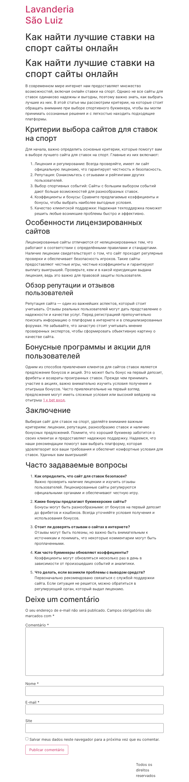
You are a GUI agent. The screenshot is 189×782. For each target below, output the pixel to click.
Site (28, 721)
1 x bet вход (54, 400)
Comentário (37, 625)
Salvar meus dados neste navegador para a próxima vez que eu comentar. (94, 739)
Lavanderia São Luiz (49, 14)
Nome (32, 683)
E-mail (32, 702)
